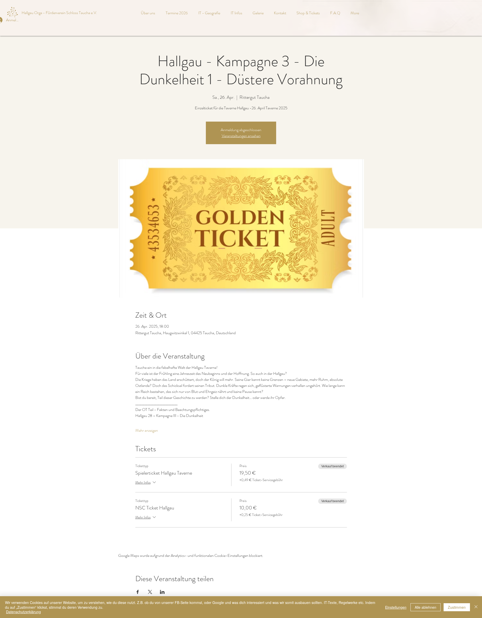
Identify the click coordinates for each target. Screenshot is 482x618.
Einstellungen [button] (395, 607)
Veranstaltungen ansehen (241, 136)
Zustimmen (457, 607)
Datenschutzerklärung (23, 611)
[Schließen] (476, 607)
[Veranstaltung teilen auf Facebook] (137, 592)
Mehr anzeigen (146, 430)
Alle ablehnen (425, 607)
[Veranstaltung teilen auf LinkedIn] (162, 592)
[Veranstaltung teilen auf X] (150, 592)
